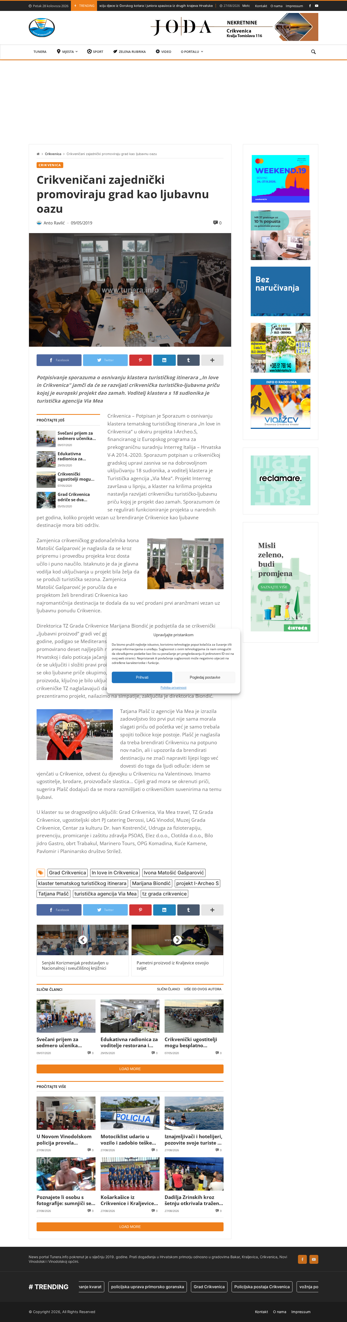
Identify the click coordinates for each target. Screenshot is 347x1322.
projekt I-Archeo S (197, 883)
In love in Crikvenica (115, 873)
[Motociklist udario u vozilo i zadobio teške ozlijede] (130, 1113)
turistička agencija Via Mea (105, 894)
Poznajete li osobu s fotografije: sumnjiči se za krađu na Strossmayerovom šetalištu (64, 1200)
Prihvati (142, 677)
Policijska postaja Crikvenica (229, 1286)
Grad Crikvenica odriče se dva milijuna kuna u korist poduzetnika (77, 497)
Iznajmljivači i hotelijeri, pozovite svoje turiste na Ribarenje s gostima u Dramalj (194, 1139)
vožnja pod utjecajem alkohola (296, 1286)
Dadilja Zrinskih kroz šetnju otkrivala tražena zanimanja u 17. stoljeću (193, 1200)
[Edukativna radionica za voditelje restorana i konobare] (46, 459)
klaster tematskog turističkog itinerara (82, 883)
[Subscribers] (316, 6)
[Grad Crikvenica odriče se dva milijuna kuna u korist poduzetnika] (46, 500)
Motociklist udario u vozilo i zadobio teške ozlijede (236, 6)
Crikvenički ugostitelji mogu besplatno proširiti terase (76, 477)
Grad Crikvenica (67, 873)
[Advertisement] (173, 98)
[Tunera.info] (42, 27)
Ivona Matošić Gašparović (174, 873)
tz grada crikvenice (164, 894)
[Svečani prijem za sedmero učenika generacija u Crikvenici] (46, 439)
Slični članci (168, 989)
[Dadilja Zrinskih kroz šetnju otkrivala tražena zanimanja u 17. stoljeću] (194, 1174)
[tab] (168, 989)
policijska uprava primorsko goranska (115, 1286)
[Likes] (310, 6)
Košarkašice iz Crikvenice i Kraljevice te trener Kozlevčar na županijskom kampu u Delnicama (127, 1200)
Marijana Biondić (151, 883)
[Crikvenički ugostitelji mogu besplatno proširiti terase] (46, 480)
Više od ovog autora (203, 989)
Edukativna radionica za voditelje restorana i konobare (78, 456)
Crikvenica (53, 154)
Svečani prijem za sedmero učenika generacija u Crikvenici (75, 436)
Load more (130, 1069)
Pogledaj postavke (205, 677)
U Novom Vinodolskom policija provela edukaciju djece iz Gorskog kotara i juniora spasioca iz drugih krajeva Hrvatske (66, 1139)
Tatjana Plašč (53, 894)
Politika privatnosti (173, 688)
